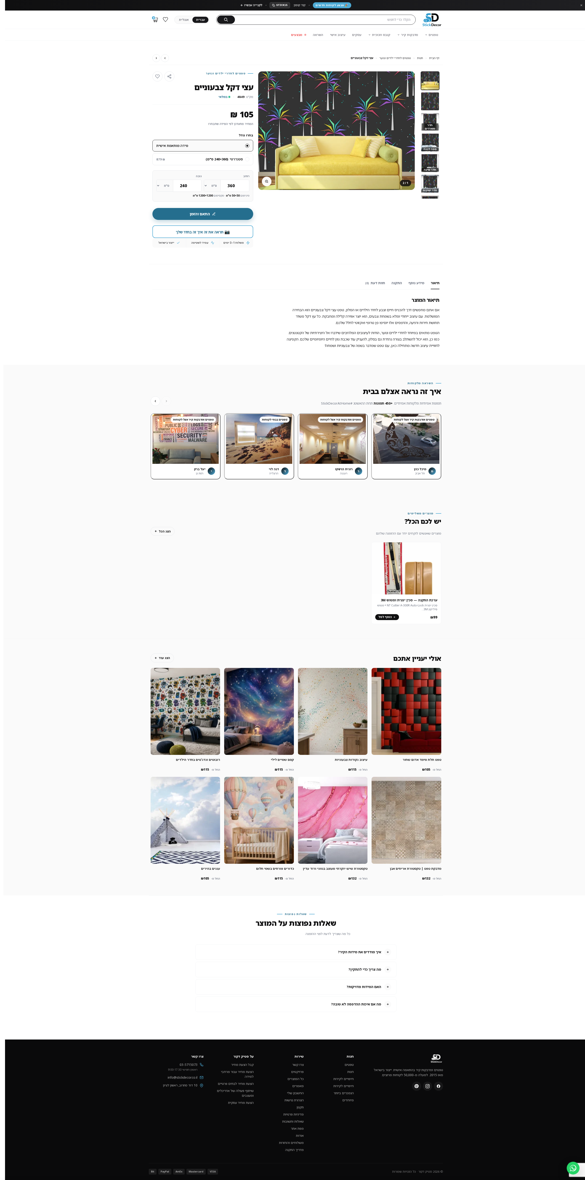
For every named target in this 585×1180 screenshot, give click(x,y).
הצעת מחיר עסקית (241, 1102)
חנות (420, 58)
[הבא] (155, 401)
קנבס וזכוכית (381, 34)
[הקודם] (166, 401)
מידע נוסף (416, 283)
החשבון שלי (295, 1093)
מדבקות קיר (409, 34)
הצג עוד (164, 658)
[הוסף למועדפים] (157, 76)
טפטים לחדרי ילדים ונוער (395, 58)
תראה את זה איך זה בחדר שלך (203, 232)
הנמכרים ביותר (344, 1093)
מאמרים (298, 1086)
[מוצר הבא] (156, 58)
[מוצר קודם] (165, 58)
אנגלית (184, 20)
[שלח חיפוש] (226, 20)
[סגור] (581, 5)
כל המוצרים (295, 1079)
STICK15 (281, 5)
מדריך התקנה (294, 1150)
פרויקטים (297, 1071)
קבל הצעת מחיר (242, 1064)
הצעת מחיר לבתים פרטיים (236, 1083)
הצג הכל (165, 531)
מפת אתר (297, 1128)
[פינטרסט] (416, 1086)
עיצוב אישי (337, 34)
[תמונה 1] (430, 80)
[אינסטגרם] (427, 1086)
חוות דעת (375, 283)
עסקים (356, 34)
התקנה (396, 283)
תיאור (435, 283)
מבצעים (296, 34)
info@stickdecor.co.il (182, 1077)
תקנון (300, 1107)
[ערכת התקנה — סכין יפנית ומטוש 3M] (406, 568)
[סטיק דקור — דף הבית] (432, 19)
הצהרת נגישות (294, 1100)
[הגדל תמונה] (266, 181)
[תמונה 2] (430, 101)
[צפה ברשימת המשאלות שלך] (165, 19)
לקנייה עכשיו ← (251, 5)
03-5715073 (188, 1064)
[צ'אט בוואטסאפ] (573, 1168)
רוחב (246, 176)
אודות (300, 1135)
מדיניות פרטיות (293, 1114)
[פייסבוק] (438, 1086)
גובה (199, 176)
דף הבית (434, 58)
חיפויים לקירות (343, 1079)
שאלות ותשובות (293, 1121)
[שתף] (169, 76)
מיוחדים (348, 1100)
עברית (200, 20)
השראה (318, 34)
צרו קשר (298, 1064)
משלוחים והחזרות (291, 1142)
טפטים (433, 34)
